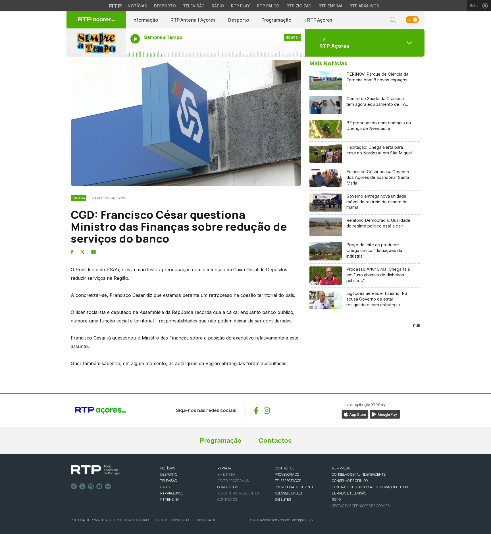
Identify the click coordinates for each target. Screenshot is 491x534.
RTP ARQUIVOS (171, 493)
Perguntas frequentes (238, 493)
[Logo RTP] (95, 470)
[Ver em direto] (96, 42)
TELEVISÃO (168, 480)
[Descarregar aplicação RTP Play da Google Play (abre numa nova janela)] (384, 414)
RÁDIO (165, 487)
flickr (108, 486)
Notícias (137, 5)
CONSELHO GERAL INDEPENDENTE (359, 474)
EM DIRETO (226, 474)
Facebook (74, 486)
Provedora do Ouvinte (294, 487)
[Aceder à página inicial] (96, 19)
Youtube (99, 486)
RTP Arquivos (364, 5)
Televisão (194, 5)
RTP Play (240, 5)
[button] (393, 20)
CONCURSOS (227, 487)
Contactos (275, 440)
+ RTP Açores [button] (318, 20)
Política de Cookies (133, 520)
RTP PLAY (224, 468)
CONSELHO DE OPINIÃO (350, 480)
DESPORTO (168, 474)
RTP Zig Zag (298, 5)
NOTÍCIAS (167, 468)
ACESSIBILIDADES (288, 493)
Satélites (283, 499)
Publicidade (205, 520)
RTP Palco (268, 5)
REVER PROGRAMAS (233, 480)
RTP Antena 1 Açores (193, 20)
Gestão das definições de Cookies (361, 505)
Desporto (165, 5)
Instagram (91, 486)
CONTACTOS (284, 468)
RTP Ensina (330, 5)
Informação (145, 20)
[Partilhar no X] (82, 252)
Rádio (218, 5)
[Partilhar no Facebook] (72, 252)
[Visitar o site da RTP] (115, 5)
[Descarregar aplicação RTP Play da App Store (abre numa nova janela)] (355, 414)
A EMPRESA (341, 468)
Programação (276, 20)
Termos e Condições (172, 520)
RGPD (336, 499)
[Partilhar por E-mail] (93, 252)
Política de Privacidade (91, 520)
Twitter (82, 486)
